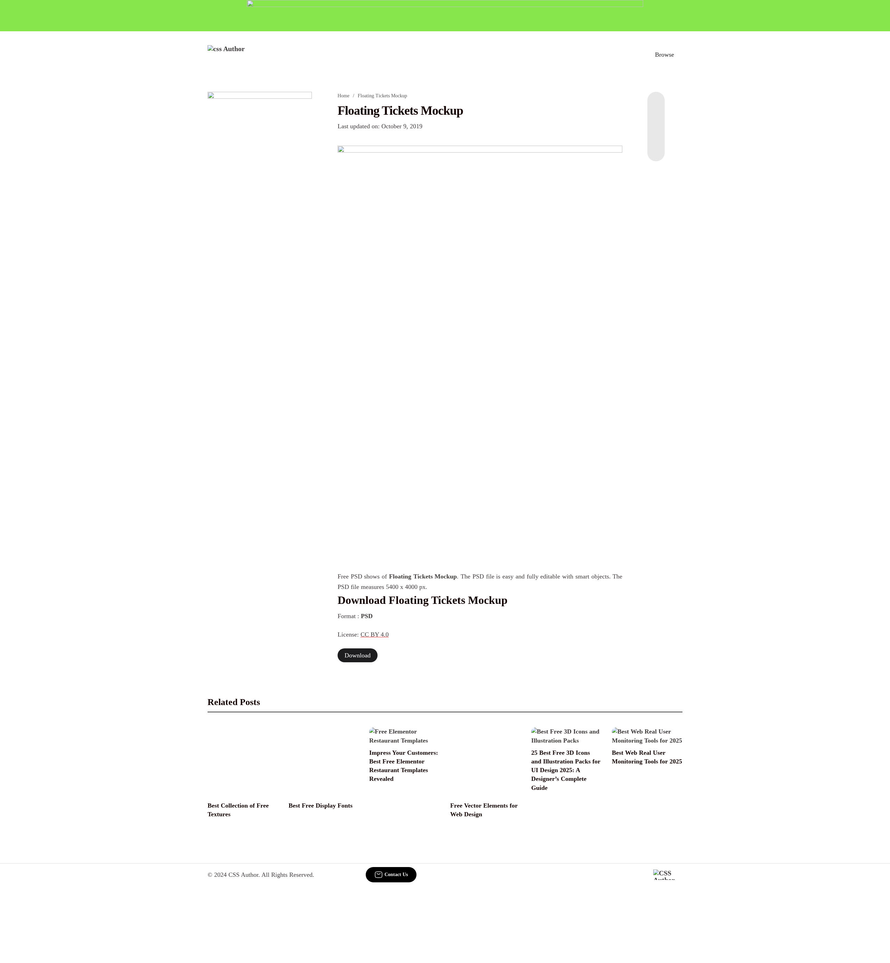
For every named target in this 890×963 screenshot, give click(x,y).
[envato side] (260, 195)
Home (343, 95)
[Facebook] (656, 105)
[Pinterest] (656, 133)
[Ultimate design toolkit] (480, 257)
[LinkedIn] (656, 119)
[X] (656, 147)
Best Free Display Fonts (321, 805)
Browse (664, 54)
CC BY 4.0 (375, 634)
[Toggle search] (632, 55)
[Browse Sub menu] (680, 54)
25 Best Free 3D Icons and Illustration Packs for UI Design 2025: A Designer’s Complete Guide (565, 770)
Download (358, 655)
